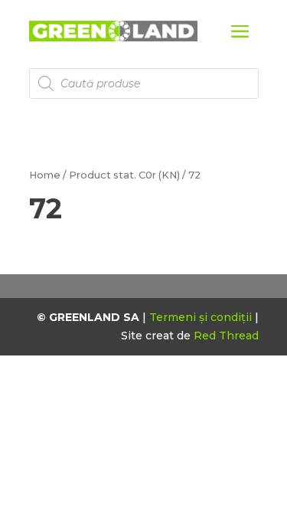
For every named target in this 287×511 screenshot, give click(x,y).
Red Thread (226, 335)
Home (44, 175)
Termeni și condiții (202, 317)
